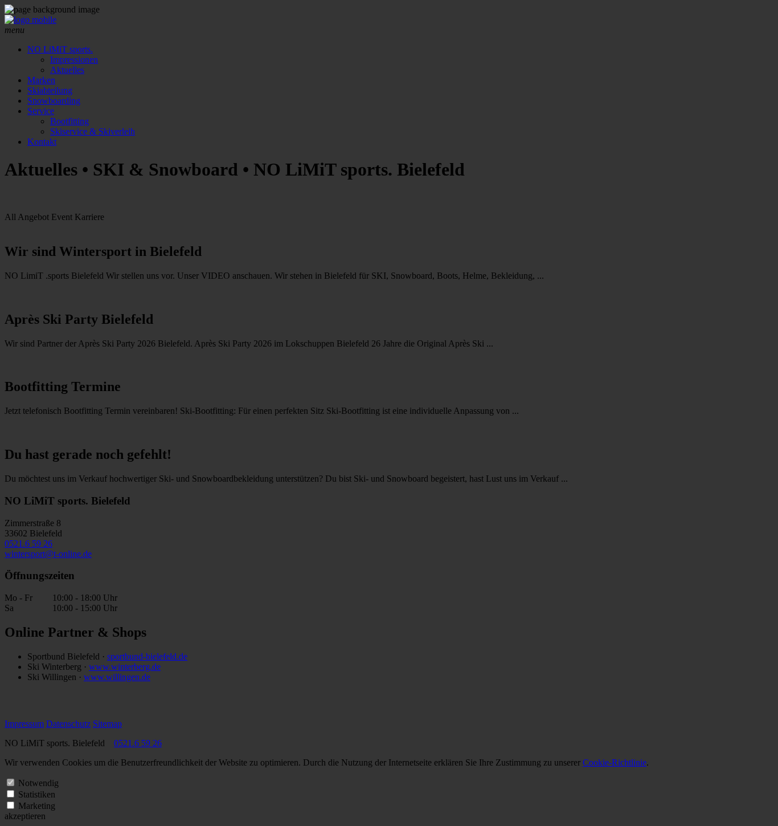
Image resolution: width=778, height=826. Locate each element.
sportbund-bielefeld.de (147, 656)
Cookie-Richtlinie (614, 762)
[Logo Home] (30, 20)
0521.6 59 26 (28, 543)
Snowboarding (53, 100)
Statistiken (36, 794)
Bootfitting (69, 121)
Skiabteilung (49, 90)
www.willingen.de (117, 677)
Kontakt (41, 142)
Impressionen (74, 59)
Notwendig (38, 783)
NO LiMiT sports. (60, 49)
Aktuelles (67, 70)
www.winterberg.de (125, 667)
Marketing (36, 806)
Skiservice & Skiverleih (92, 131)
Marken (41, 80)
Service (40, 111)
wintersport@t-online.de (48, 554)
